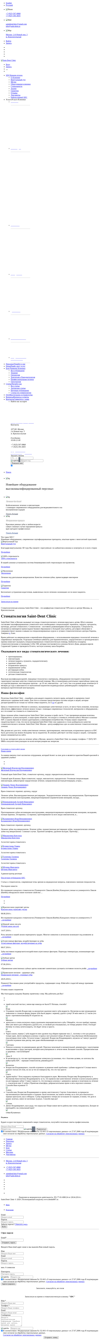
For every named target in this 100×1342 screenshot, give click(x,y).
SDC (14, 75)
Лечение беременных (18, 146)
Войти (8, 41)
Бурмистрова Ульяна (9, 848)
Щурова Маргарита (9, 869)
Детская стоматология (18, 111)
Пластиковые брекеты (21, 306)
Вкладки (13, 170)
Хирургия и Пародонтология (23, 377)
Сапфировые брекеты (21, 304)
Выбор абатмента (20, 190)
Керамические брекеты (22, 302)
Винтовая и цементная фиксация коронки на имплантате (21, 194)
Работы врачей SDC (19, 97)
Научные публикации (20, 390)
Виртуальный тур (18, 80)
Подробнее (5, 552)
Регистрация (10, 1210)
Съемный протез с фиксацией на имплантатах (20, 214)
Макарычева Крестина (10, 838)
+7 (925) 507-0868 (13, 13)
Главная (9, 1139)
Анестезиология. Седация (19, 271)
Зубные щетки (7, 960)
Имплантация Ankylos (21, 238)
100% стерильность (9, 558)
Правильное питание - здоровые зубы (16, 975)
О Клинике (15, 77)
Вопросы (17, 397)
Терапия (14, 373)
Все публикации (18, 371)
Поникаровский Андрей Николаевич (16, 804)
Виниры (13, 167)
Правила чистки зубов (21, 323)
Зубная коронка (16, 154)
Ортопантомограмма (18, 347)
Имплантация (15, 230)
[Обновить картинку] (19, 461)
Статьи (14, 384)
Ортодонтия (16, 382)
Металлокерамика (20, 163)
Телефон (5, 1306)
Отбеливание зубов (17, 326)
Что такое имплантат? (18, 254)
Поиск (8, 472)
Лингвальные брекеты (21, 308)
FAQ (19, 395)
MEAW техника (16, 289)
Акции (13, 88)
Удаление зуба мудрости (19, 264)
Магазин (9, 1152)
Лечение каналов (16, 133)
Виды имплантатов (17, 250)
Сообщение (6, 1315)
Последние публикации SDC (13, 878)
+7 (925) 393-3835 (13, 16)
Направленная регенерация (20, 257)
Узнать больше (12, 514)
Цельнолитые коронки (21, 161)
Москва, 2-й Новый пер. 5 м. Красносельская (17, 36)
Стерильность (16, 86)
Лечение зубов (16, 114)
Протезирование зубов (18, 179)
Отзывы (14, 93)
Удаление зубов (16, 261)
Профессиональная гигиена (20, 320)
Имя (3, 1251)
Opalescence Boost (20, 336)
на (53, 703)
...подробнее (6, 920)
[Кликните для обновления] (15, 461)
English (9, 3)
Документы (15, 95)
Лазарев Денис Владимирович (13, 787)
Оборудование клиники (21, 84)
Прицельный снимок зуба (19, 355)
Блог (15, 368)
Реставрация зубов (17, 118)
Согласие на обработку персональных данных (65, 1134)
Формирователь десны (21, 187)
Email (3, 1215)
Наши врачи (6, 751)
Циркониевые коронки (21, 156)
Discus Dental (18, 334)
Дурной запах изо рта (10, 926)
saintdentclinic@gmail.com (16, 24)
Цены (15, 366)
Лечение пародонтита (18, 268)
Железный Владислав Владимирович (16, 770)
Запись (9, 43)
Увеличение (6, 573)
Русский (9, 5)
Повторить (5, 1272)
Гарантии (15, 91)
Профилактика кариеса (18, 107)
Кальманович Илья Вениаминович (15, 821)
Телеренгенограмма (17, 351)
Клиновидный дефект (18, 142)
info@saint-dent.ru (13, 26)
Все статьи (15, 386)
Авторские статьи (18, 388)
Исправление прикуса (18, 279)
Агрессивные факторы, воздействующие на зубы (21, 943)
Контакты (17, 399)
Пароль (4, 1219)
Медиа (13, 82)
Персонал (15, 364)
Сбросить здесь (21, 1224)
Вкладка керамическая (21, 173)
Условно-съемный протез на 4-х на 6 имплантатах (20, 220)
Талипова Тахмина (9, 859)
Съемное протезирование (19, 200)
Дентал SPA (15, 316)
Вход (8, 64)
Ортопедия (15, 375)
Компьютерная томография (20, 344)
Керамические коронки (22, 159)
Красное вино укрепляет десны (14, 909)
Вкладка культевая (20, 175)
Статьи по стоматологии (21, 393)
